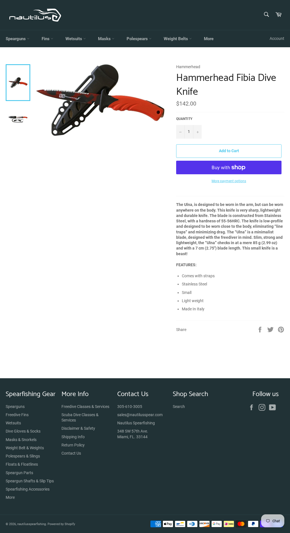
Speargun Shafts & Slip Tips (30, 481)
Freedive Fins (17, 414)
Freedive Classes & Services (85, 406)
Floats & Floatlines (22, 464)
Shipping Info (73, 437)
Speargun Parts (19, 472)
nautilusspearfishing (31, 524)
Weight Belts (176, 38)
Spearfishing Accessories (28, 489)
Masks (105, 38)
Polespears (138, 38)
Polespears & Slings (23, 456)
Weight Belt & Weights (25, 448)
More (209, 38)
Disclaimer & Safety (78, 428)
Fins (46, 38)
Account (277, 38)
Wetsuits (74, 38)
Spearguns (16, 38)
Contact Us (71, 453)
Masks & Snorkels (21, 439)
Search (179, 406)
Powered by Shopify (61, 524)
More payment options (229, 181)
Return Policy (73, 445)
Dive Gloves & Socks (23, 431)
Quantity (184, 119)
